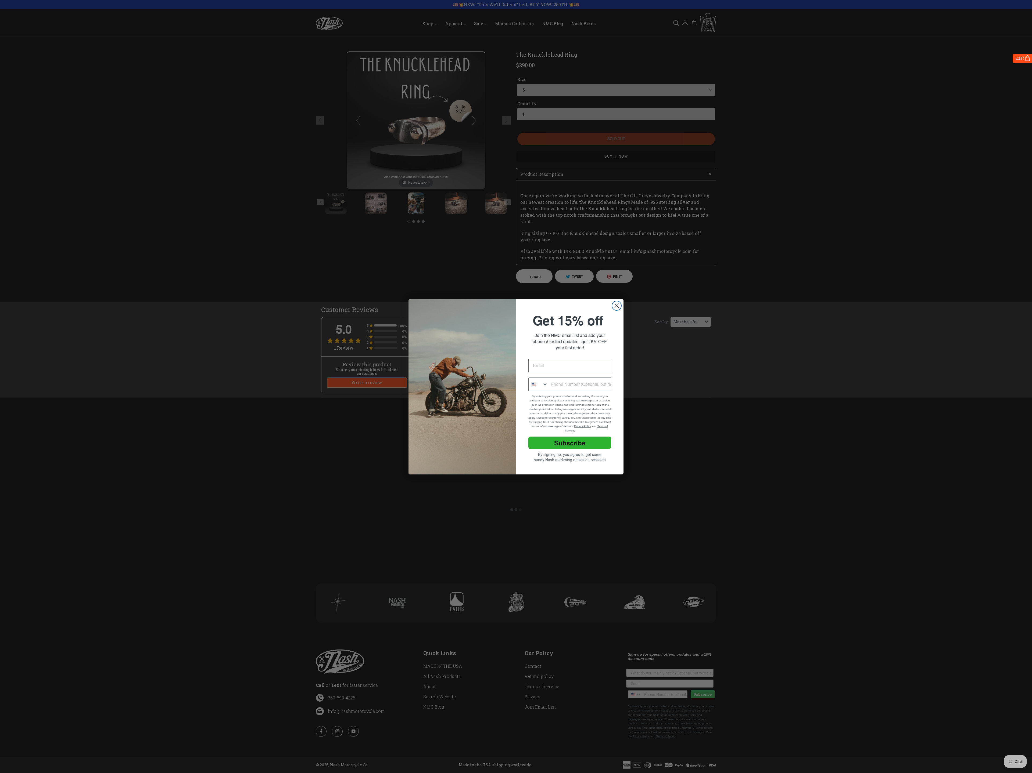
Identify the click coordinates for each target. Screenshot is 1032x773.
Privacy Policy (582, 426)
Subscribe (569, 442)
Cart (1019, 58)
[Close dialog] (616, 305)
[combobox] (538, 384)
